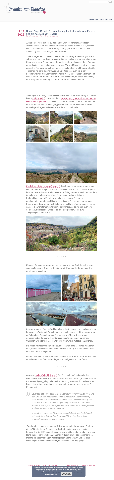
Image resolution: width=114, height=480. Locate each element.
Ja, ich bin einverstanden (66, 473)
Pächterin (93, 20)
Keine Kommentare (32, 36)
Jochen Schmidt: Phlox (45, 375)
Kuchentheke (106, 20)
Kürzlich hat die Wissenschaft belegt (42, 186)
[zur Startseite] (25, 8)
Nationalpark (37, 98)
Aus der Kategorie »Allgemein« (49, 36)
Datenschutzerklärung (51, 474)
